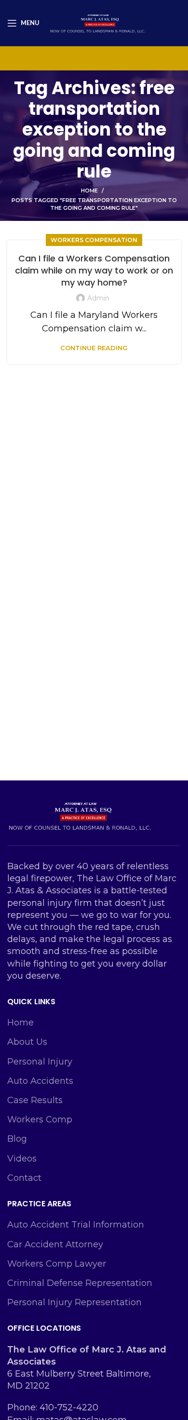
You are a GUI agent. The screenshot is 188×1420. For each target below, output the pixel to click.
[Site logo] (97, 22)
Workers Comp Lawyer (56, 1263)
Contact (24, 1178)
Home (89, 190)
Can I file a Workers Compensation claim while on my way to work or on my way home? (94, 270)
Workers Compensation (94, 240)
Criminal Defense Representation (79, 1283)
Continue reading (94, 348)
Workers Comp (39, 1119)
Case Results (35, 1100)
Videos (22, 1158)
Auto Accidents (40, 1081)
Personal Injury (39, 1061)
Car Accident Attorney (55, 1244)
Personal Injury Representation (74, 1302)
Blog (17, 1138)
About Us (27, 1042)
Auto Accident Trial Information (75, 1224)
